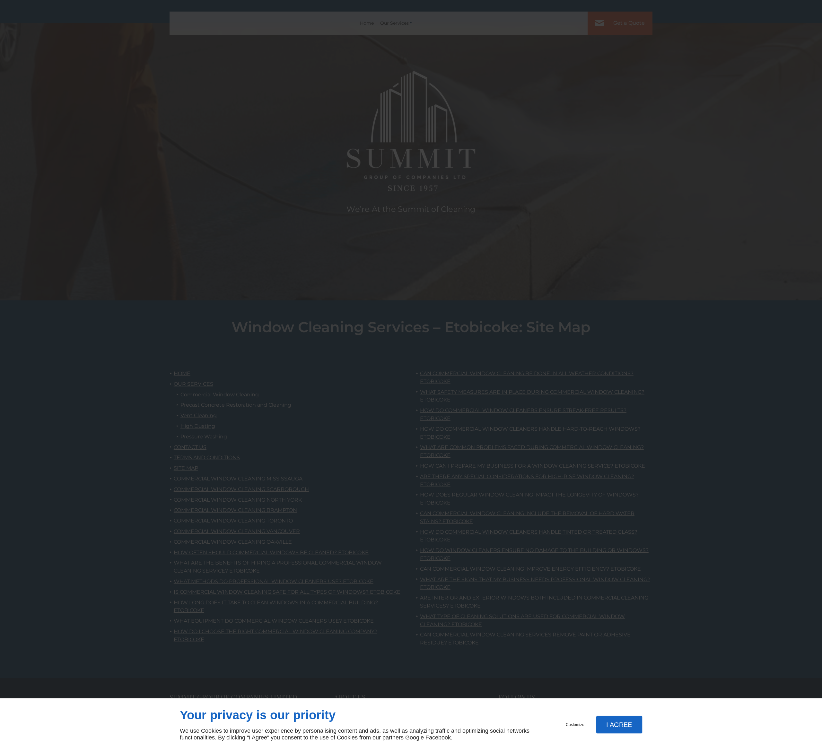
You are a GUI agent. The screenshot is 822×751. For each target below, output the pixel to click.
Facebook (438, 737)
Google (414, 737)
